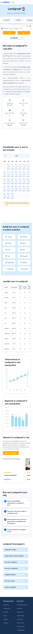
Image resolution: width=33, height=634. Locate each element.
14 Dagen (18, 20)
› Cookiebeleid (20, 630)
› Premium (19, 608)
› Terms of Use (20, 623)
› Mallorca (5, 623)
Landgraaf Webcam (10, 574)
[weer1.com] (7, 2)
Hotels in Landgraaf (10, 453)
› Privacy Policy (21, 626)
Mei (10, 33)
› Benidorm (6, 605)
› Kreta (5, 615)
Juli (23, 33)
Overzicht (6, 20)
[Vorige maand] (5, 155)
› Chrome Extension (22, 605)
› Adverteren (20, 612)
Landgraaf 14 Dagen (10, 549)
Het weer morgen (10, 581)
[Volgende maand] (27, 155)
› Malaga (5, 619)
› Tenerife (5, 612)
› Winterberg (6, 608)
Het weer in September (11, 568)
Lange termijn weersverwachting (14, 556)
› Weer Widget (20, 615)
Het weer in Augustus (11, 562)
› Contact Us (20, 619)
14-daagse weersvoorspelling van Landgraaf (17, 91)
